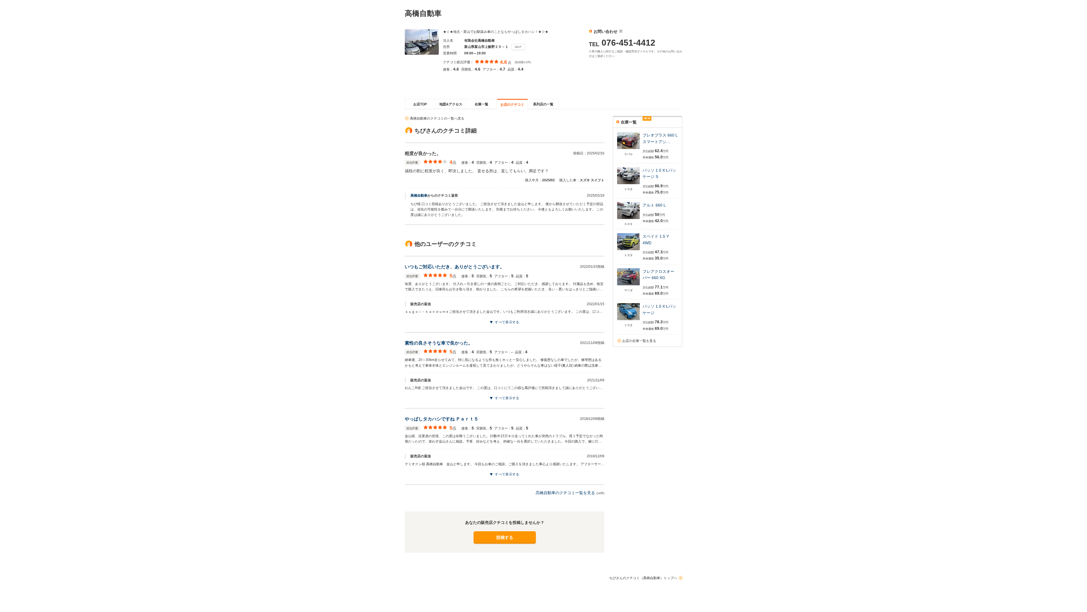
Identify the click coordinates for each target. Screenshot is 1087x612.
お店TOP (420, 104)
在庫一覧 (481, 104)
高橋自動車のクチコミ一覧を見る (565, 492)
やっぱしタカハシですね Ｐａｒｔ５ (441, 418)
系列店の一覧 (543, 104)
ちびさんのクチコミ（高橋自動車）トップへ (643, 578)
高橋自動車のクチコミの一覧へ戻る (437, 118)
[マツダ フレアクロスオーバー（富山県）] (628, 285)
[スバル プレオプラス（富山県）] (628, 149)
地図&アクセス (450, 104)
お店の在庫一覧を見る (639, 341)
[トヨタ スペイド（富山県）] (628, 250)
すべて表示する (507, 322)
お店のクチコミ (512, 105)
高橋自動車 (418, 195)
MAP (518, 46)
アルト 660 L (654, 205)
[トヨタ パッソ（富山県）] (628, 184)
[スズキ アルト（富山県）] (628, 219)
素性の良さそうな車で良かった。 (439, 343)
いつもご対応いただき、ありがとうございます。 (454, 266)
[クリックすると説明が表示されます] (620, 31)
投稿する (504, 537)
